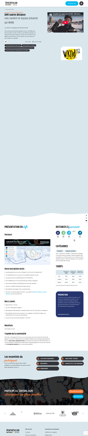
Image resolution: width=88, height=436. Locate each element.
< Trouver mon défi (9, 9)
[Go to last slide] (5, 413)
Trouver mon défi (76, 391)
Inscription (72, 3)
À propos (27, 432)
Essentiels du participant (52, 429)
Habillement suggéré (51, 432)
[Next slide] (82, 413)
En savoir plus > (63, 314)
